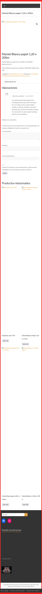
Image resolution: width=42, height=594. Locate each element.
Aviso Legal (4, 590)
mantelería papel (7, 76)
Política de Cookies (33, 590)
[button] (37, 24)
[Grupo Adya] (7, 567)
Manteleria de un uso (16, 74)
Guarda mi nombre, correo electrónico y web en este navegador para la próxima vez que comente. (19, 168)
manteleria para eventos (22, 76)
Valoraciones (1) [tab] (10, 82)
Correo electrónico (8, 156)
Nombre (4, 145)
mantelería (34, 74)
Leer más (5, 341)
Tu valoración (7, 131)
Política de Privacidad (17, 590)
